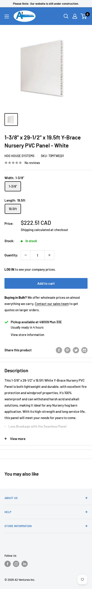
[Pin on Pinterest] (67, 350)
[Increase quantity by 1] (49, 255)
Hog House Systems (19, 156)
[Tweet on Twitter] (76, 350)
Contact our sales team (52, 304)
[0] (84, 16)
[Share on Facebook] (59, 350)
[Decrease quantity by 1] (25, 255)
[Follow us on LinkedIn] (24, 564)
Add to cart (46, 283)
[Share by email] (84, 350)
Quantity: (11, 255)
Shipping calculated (35, 230)
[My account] (75, 16)
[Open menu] (6, 16)
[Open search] (66, 16)
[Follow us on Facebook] (7, 564)
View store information (27, 335)
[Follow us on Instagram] (16, 564)
